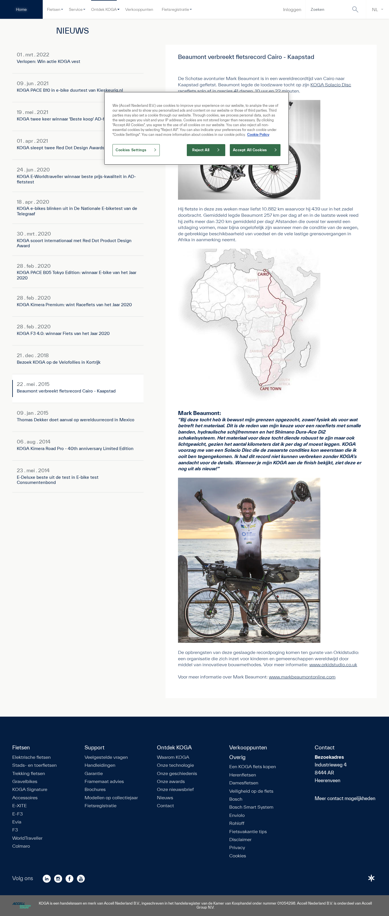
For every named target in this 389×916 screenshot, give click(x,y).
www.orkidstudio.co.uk (333, 664)
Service (76, 9)
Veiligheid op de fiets (251, 791)
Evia (16, 821)
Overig (237, 757)
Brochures (95, 789)
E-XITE (19, 805)
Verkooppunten (139, 9)
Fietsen (53, 9)
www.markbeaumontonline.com (302, 676)
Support (95, 747)
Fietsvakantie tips (248, 831)
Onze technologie (175, 765)
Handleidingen (100, 765)
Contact (165, 805)
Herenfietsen (242, 774)
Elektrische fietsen (31, 757)
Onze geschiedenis (177, 773)
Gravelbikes (24, 781)
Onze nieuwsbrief (175, 789)
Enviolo (237, 815)
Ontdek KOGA (104, 9)
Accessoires (25, 797)
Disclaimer (240, 839)
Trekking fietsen (28, 773)
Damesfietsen (243, 782)
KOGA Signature (29, 789)
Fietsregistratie (175, 9)
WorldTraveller (27, 838)
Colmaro (21, 846)
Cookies (237, 855)
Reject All (201, 150)
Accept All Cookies (250, 150)
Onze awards (171, 781)
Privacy (237, 847)
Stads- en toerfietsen (34, 765)
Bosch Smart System (251, 807)
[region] (196, 128)
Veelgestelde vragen (106, 757)
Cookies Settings (131, 150)
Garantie (94, 773)
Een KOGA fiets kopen (252, 766)
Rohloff (236, 823)
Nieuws (165, 797)
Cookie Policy (258, 134)
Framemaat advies (104, 781)
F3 (15, 829)
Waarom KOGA (173, 757)
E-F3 (17, 813)
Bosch (235, 799)
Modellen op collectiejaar (111, 797)
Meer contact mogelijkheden (345, 798)
